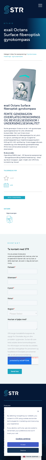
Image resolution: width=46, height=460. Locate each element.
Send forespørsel (14, 197)
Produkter (7, 405)
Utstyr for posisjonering (18, 54)
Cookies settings (23, 439)
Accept (23, 444)
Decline (23, 450)
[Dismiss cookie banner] (38, 411)
